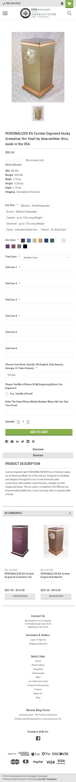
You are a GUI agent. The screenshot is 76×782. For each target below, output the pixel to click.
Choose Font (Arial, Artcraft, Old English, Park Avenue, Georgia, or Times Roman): (34, 366)
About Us (38, 693)
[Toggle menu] (5, 13)
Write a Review (13, 164)
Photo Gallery (38, 665)
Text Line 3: (12, 299)
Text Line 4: (12, 315)
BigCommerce (19, 779)
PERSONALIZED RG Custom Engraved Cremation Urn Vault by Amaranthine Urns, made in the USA (20, 575)
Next (70, 513)
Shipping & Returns (38, 644)
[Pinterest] (33, 441)
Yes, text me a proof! (21, 393)
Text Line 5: (11, 332)
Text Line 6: (11, 348)
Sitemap (42, 776)
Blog (38, 697)
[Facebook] (6, 441)
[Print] (17, 441)
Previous (65, 513)
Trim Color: (12, 256)
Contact (38, 689)
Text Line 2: (12, 283)
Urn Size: (11, 205)
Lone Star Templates (47, 779)
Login (33, 640)
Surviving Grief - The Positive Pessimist (38, 715)
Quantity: (10, 421)
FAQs (38, 677)
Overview (38, 449)
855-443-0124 (13, 3)
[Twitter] (22, 441)
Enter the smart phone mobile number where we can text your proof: (36, 403)
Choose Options (20, 596)
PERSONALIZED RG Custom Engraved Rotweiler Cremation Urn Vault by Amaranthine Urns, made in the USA (56, 575)
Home (38, 661)
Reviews (38, 455)
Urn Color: (12, 240)
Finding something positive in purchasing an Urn (38, 719)
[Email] (12, 441)
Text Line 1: (12, 267)
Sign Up (42, 640)
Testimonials (38, 673)
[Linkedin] (28, 441)
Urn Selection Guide (38, 681)
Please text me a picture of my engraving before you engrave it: (34, 386)
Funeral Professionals (38, 685)
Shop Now (38, 669)
